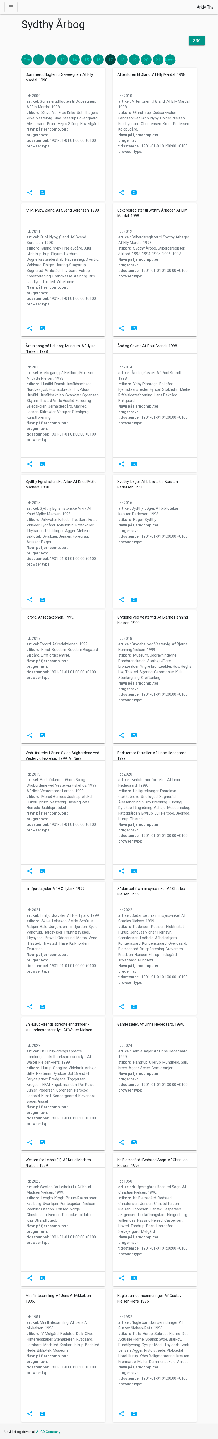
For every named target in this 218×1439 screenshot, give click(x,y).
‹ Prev (26, 60)
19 (134, 60)
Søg (197, 41)
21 (158, 60)
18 (122, 60)
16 (98, 60)
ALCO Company (48, 1432)
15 (86, 60)
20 (146, 60)
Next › (170, 60)
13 (62, 60)
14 (74, 60)
